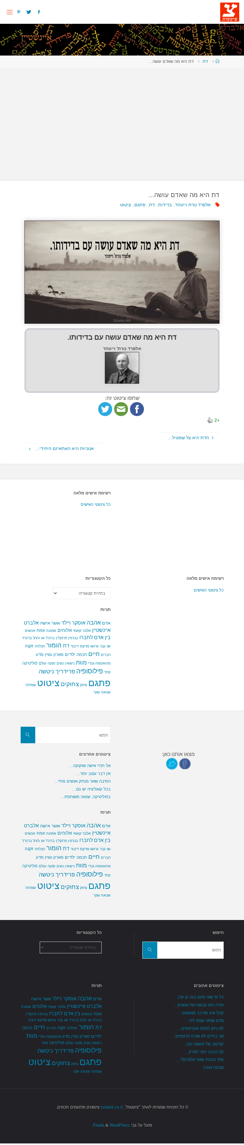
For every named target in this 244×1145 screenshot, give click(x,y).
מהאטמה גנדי (99, 663)
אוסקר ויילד (73, 622)
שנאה (106, 692)
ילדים (70, 654)
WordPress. (111, 1125)
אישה (45, 622)
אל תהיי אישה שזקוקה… (90, 765)
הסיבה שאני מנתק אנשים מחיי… (82, 781)
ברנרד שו (48, 638)
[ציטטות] (229, 11)
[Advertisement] (122, 120)
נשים (60, 663)
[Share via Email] (121, 408)
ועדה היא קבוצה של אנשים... (199, 1005)
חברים (106, 655)
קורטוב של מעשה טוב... (203, 1044)
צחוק (83, 685)
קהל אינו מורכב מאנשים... (201, 1012)
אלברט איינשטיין (84, 1006)
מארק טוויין (54, 654)
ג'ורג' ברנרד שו (75, 1020)
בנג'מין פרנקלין (67, 638)
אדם (106, 622)
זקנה (29, 645)
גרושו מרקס (89, 646)
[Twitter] (28, 12)
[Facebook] (38, 12)
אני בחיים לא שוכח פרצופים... (198, 1036)
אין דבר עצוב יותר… (93, 773)
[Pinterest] (18, 12)
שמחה (30, 685)
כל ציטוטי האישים (96, 504)
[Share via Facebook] (137, 408)
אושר (55, 623)
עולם (42, 663)
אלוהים (65, 630)
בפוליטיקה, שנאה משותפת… (85, 796)
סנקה (51, 663)
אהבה (94, 622)
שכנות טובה (213, 1067)
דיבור (75, 646)
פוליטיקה (29, 663)
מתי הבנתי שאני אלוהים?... (200, 1059)
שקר (96, 692)
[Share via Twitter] (105, 408)
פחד (107, 672)
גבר (102, 646)
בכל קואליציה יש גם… (91, 789)
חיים (94, 654)
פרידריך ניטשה (57, 671)
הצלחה (40, 646)
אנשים (30, 630)
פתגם (140, 204)
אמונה (51, 630)
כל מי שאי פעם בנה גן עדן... (199, 997)
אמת (41, 630)
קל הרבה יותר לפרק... (204, 1051)
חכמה (82, 654)
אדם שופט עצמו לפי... (204, 1020)
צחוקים (70, 684)
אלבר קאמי (82, 630)
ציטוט (125, 204)
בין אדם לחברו (95, 637)
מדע (40, 654)
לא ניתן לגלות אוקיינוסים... (201, 1028)
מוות (81, 662)
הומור (54, 645)
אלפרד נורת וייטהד (193, 204)
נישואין (70, 663)
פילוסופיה (89, 671)
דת (205, 61)
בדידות (165, 204)
